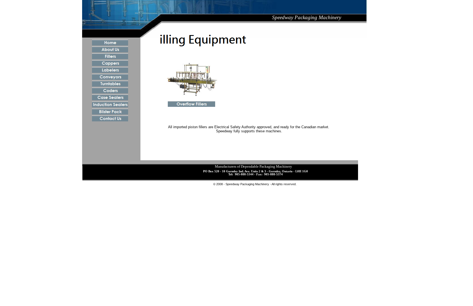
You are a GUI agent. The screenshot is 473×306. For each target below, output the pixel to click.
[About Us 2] (110, 50)
